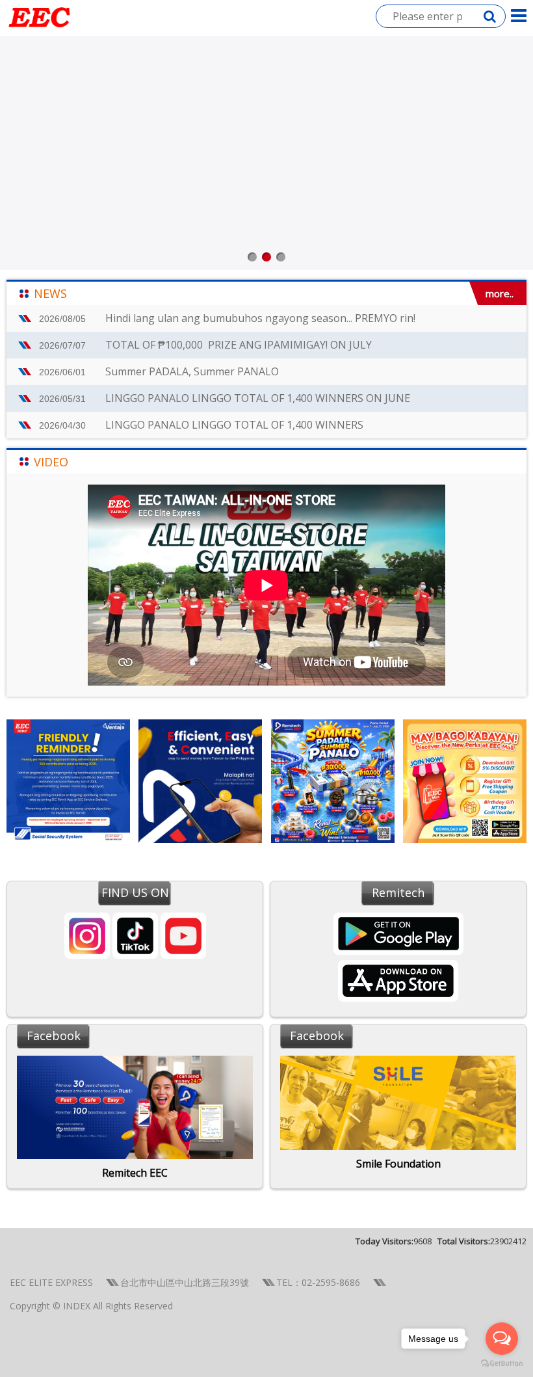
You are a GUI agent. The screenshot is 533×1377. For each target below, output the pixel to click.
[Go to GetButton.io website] (502, 1363)
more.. (500, 293)
